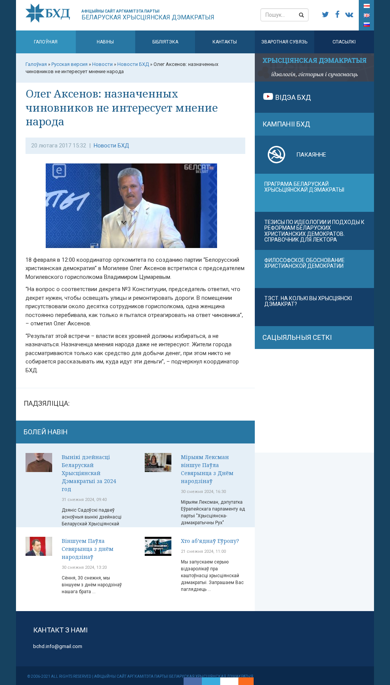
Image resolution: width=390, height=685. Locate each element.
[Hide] (250, 681)
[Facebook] (193, 681)
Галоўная (46, 42)
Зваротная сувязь (284, 42)
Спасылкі (344, 42)
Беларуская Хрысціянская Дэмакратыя (148, 15)
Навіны (105, 42)
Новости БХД (111, 145)
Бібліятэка (165, 42)
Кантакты (225, 42)
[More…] (242, 681)
